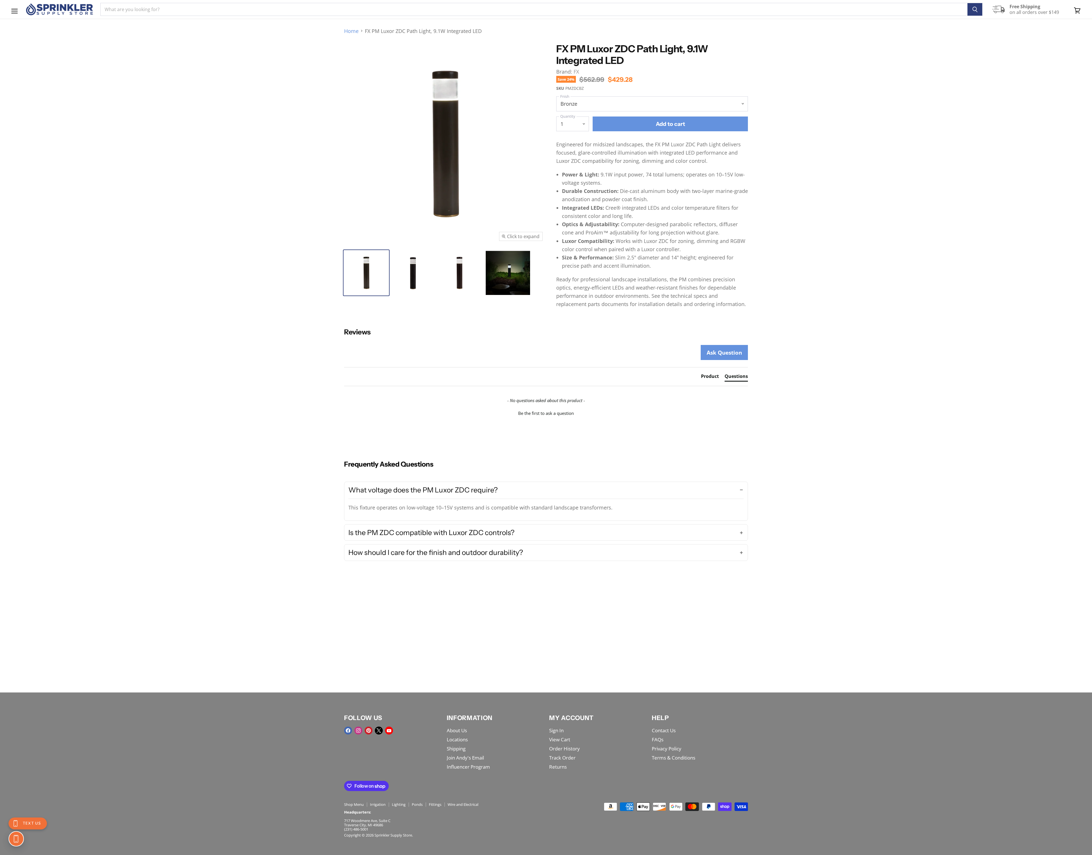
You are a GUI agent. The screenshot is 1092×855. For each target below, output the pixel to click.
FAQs (657, 739)
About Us (457, 730)
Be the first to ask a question (546, 413)
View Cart (559, 739)
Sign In (556, 730)
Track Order (562, 757)
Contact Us (664, 730)
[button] (546, 412)
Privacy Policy (666, 748)
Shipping (456, 748)
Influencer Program (468, 767)
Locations (457, 739)
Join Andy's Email (465, 757)
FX (576, 71)
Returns (558, 767)
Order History (564, 748)
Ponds (417, 804)
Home (351, 31)
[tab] (710, 377)
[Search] (975, 9)
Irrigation (378, 804)
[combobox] (533, 9)
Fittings (435, 804)
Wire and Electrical (463, 804)
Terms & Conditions (673, 757)
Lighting (399, 804)
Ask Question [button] (724, 352)
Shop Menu (354, 804)
